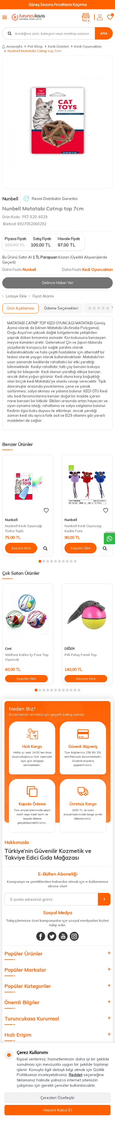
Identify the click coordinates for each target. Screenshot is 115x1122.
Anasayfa (14, 46)
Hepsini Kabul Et (57, 1109)
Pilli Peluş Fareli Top (80, 655)
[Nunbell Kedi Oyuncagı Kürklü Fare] (87, 485)
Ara (103, 33)
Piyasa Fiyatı (15, 238)
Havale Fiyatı (69, 238)
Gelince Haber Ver (57, 282)
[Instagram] (74, 936)
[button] (40, 561)
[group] (57, 122)
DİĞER (69, 648)
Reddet (75, 1074)
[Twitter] (51, 936)
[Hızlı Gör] (45, 548)
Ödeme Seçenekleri (61, 308)
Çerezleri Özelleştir (57, 1097)
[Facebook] (40, 936)
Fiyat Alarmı (43, 296)
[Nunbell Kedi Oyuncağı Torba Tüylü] (28, 485)
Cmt (8, 648)
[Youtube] (63, 936)
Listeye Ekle (16, 296)
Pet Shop (35, 46)
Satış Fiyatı (42, 238)
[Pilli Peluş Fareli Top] (87, 614)
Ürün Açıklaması (20, 308)
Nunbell (10, 198)
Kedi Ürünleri (58, 46)
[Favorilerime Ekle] (46, 510)
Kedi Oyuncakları (88, 46)
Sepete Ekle (21, 548)
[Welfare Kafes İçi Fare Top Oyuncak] (28, 614)
